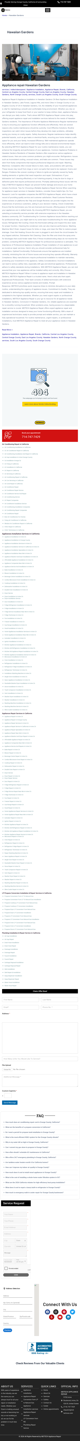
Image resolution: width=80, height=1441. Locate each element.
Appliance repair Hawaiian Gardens (26, 85)
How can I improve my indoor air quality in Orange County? (27, 1167)
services (5, 89)
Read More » (7, 329)
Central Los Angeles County (13, 92)
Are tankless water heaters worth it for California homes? (26, 1162)
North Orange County (18, 94)
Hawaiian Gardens (50, 337)
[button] (40, 1122)
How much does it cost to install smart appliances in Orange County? (31, 1172)
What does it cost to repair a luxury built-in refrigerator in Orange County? (32, 1187)
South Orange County (68, 94)
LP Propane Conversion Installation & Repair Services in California (27, 893)
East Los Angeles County (56, 92)
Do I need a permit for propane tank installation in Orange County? (30, 1132)
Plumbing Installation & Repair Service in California (21, 933)
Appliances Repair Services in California (17, 713)
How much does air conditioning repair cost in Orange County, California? (32, 1122)
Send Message (10, 1103)
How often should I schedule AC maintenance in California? (27, 1152)
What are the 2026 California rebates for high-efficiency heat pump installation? (35, 1182)
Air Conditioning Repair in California (15, 444)
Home (4, 15)
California (70, 89)
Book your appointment (31, 433)
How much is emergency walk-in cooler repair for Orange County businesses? (34, 1193)
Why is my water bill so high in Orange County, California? (26, 1142)
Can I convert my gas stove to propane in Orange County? (26, 1147)
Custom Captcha (9, 1091)
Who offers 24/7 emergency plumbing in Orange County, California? (30, 1157)
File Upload (6, 1065)
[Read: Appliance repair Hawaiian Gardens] (40, 62)
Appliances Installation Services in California (21, 534)
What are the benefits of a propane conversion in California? (28, 1127)
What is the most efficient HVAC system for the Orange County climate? (32, 1137)
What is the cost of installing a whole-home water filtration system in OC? (32, 1177)
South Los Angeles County (47, 94)
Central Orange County (35, 92)
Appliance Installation (35, 89)
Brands (62, 89)
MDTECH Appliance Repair (51, 1436)
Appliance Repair (52, 89)
